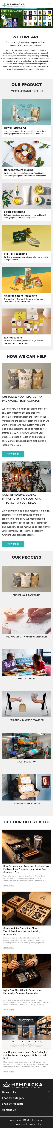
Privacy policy (34, 1124)
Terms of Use (18, 1124)
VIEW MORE (13, 454)
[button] (3, 17)
